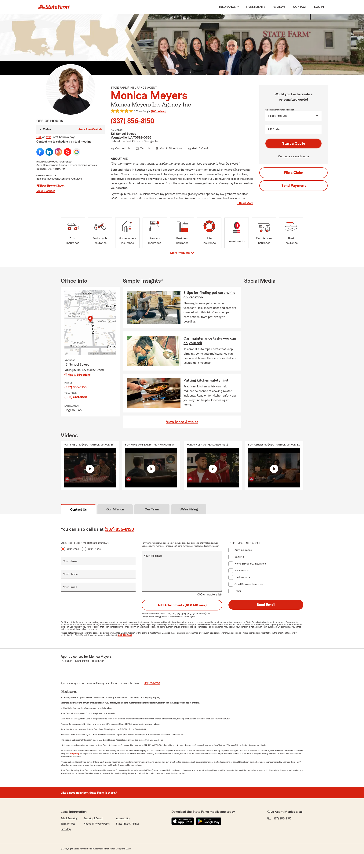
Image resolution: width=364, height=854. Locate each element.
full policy (74, 753)
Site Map (66, 829)
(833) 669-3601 (75, 397)
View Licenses (45, 190)
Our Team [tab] (152, 509)
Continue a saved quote (293, 156)
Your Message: (153, 555)
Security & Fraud (93, 818)
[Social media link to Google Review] (76, 152)
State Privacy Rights (127, 823)
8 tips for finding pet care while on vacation (209, 295)
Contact (300, 6)
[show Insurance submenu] (237, 6)
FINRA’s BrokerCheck (50, 185)
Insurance (227, 6)
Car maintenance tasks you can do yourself (210, 341)
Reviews (279, 6)
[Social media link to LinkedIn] (49, 152)
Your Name (70, 561)
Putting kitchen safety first (206, 380)
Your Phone (94, 549)
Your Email (73, 549)
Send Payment (293, 186)
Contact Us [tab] (78, 509)
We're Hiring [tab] (189, 509)
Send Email (266, 605)
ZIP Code (273, 129)
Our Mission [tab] (115, 509)
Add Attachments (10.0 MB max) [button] (182, 605)
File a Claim (293, 173)
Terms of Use (68, 823)
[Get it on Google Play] (208, 821)
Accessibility (123, 818)
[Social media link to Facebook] (40, 152)
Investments (255, 6)
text (48, 137)
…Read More (245, 203)
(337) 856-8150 (132, 121)
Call (39, 137)
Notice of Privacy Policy (97, 823)
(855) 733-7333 (125, 635)
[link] (54, 7)
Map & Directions (78, 374)
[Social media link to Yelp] (67, 152)
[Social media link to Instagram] (58, 152)
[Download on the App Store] (182, 821)
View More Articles (182, 422)
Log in (319, 6)
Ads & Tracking (69, 818)
